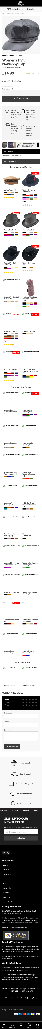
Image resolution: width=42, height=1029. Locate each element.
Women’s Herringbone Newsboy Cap (30, 564)
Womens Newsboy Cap (10, 444)
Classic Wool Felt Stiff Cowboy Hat (11, 298)
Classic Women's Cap (11, 592)
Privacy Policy (7, 892)
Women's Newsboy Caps (12, 56)
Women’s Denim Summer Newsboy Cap (10, 411)
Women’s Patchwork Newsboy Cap (30, 593)
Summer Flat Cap (29, 331)
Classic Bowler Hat (10, 230)
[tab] (21, 151)
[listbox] (12, 193)
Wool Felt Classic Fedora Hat (29, 191)
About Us (5, 865)
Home (3, 14)
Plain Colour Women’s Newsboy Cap (11, 534)
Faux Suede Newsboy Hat (11, 620)
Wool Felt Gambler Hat (29, 263)
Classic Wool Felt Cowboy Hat (10, 263)
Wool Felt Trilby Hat (11, 369)
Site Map (7, 998)
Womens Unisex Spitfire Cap (28, 534)
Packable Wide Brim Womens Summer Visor (30, 298)
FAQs (4, 883)
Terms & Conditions (8, 902)
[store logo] (20, 3)
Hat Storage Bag (9, 685)
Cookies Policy (7, 897)
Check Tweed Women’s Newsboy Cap (29, 474)
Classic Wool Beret (10, 331)
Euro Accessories (22, 970)
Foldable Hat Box (29, 685)
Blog (4, 879)
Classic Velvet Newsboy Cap (28, 411)
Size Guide (11, 162)
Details (10, 151)
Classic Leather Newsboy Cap (28, 444)
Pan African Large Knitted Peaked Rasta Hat (30, 371)
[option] (5, 192)
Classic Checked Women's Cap (10, 652)
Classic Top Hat (28, 230)
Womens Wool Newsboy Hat (9, 504)
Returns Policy (7, 888)
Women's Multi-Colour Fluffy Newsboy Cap (11, 564)
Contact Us (6, 869)
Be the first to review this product (12, 67)
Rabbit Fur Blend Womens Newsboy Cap (29, 504)
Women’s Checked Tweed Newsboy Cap (11, 473)
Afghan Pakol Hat (10, 190)
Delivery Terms (7, 874)
